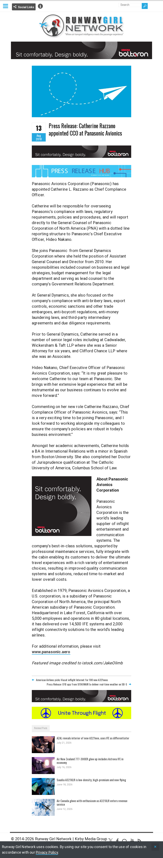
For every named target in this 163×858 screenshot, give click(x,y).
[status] (155, 847)
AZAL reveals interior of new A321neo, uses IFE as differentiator (93, 738)
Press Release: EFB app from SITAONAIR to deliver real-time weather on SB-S (87, 684)
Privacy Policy (47, 852)
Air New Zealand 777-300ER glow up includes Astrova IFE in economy (90, 761)
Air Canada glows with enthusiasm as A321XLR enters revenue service (92, 802)
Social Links (26, 7)
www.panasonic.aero (51, 651)
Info (40, 6)
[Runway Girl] (81, 36)
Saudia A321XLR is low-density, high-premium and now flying (91, 780)
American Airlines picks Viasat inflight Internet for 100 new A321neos (72, 680)
